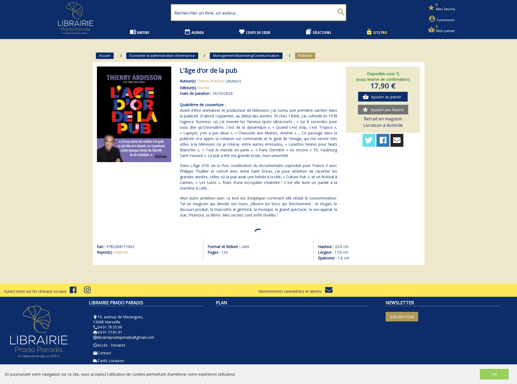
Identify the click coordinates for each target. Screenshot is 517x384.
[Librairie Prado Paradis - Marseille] (76, 36)
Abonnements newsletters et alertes (291, 291)
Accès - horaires (109, 345)
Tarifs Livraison (108, 360)
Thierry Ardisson (211, 80)
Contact (102, 352)
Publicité (120, 252)
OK (494, 374)
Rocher (203, 87)
